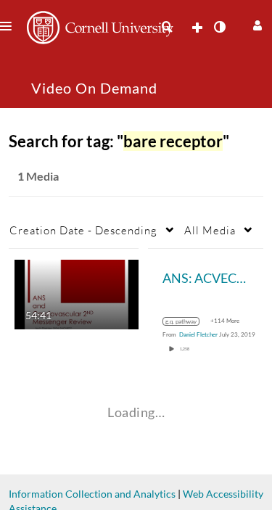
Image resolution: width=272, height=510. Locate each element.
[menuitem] (167, 27)
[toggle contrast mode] (219, 27)
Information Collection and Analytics (92, 494)
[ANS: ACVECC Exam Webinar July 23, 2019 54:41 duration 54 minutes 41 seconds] (77, 293)
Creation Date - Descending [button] (83, 230)
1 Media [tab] (38, 176)
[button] (255, 23)
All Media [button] (210, 230)
